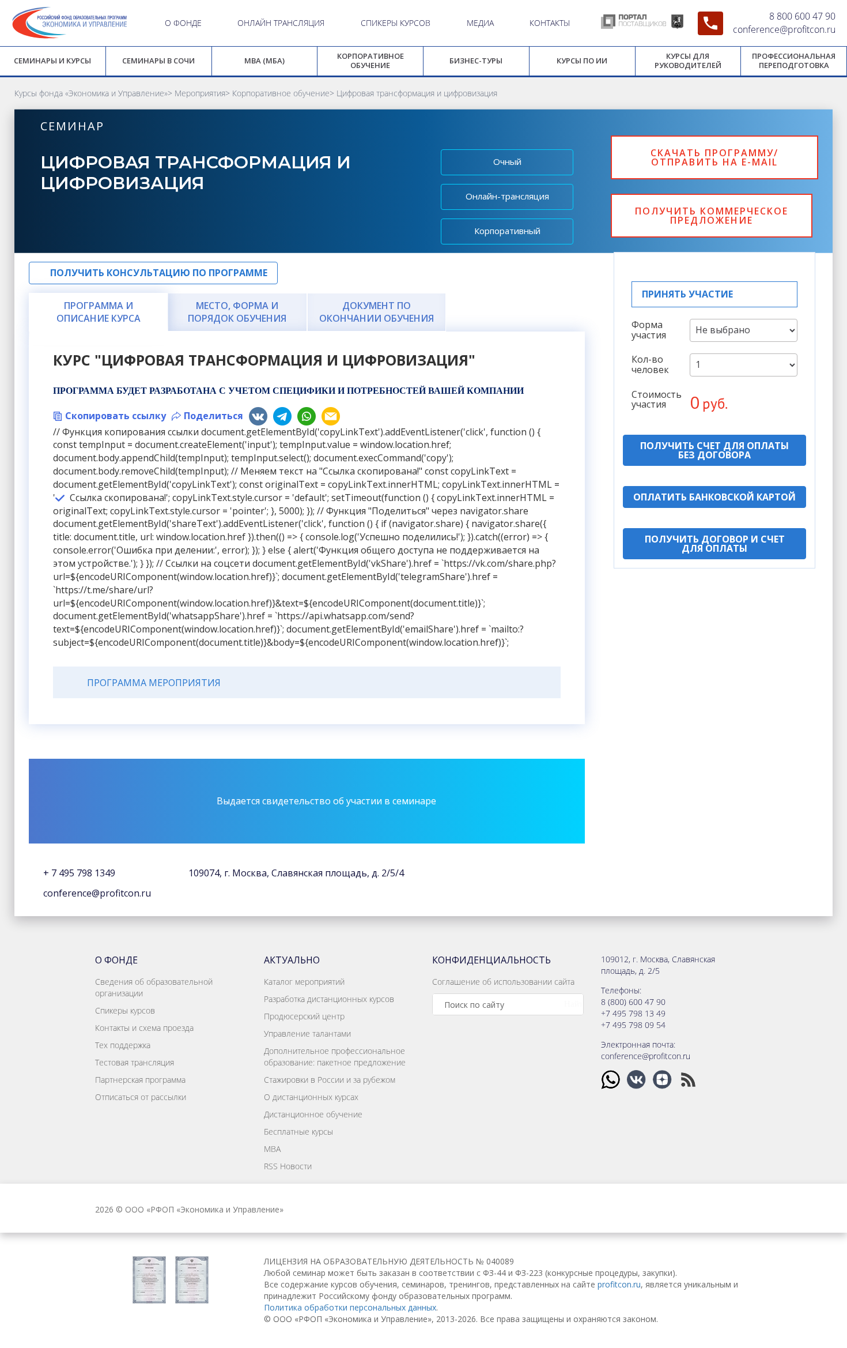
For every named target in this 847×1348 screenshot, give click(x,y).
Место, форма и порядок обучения (237, 312)
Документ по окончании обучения (376, 312)
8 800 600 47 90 (802, 16)
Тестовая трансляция (134, 1062)
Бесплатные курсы (298, 1131)
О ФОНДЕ (183, 22)
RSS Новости (288, 1166)
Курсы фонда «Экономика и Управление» (91, 93)
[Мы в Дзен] (663, 1078)
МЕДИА (480, 22)
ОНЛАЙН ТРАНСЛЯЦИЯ (280, 22)
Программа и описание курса (98, 312)
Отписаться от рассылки (140, 1096)
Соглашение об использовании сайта (503, 981)
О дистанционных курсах (311, 1096)
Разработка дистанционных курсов (329, 998)
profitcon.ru (619, 1284)
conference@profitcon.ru (784, 29)
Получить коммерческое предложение (711, 216)
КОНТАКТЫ (550, 22)
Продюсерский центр (304, 1016)
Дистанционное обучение (313, 1114)
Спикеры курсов (125, 1010)
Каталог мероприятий (304, 981)
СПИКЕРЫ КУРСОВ (395, 22)
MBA (272, 1148)
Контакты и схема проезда (144, 1027)
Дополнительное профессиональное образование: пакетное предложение (335, 1056)
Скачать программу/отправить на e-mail (714, 157)
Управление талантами (307, 1033)
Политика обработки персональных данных (350, 1307)
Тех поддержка (122, 1045)
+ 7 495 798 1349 (79, 873)
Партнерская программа (140, 1079)
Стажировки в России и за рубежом (329, 1079)
